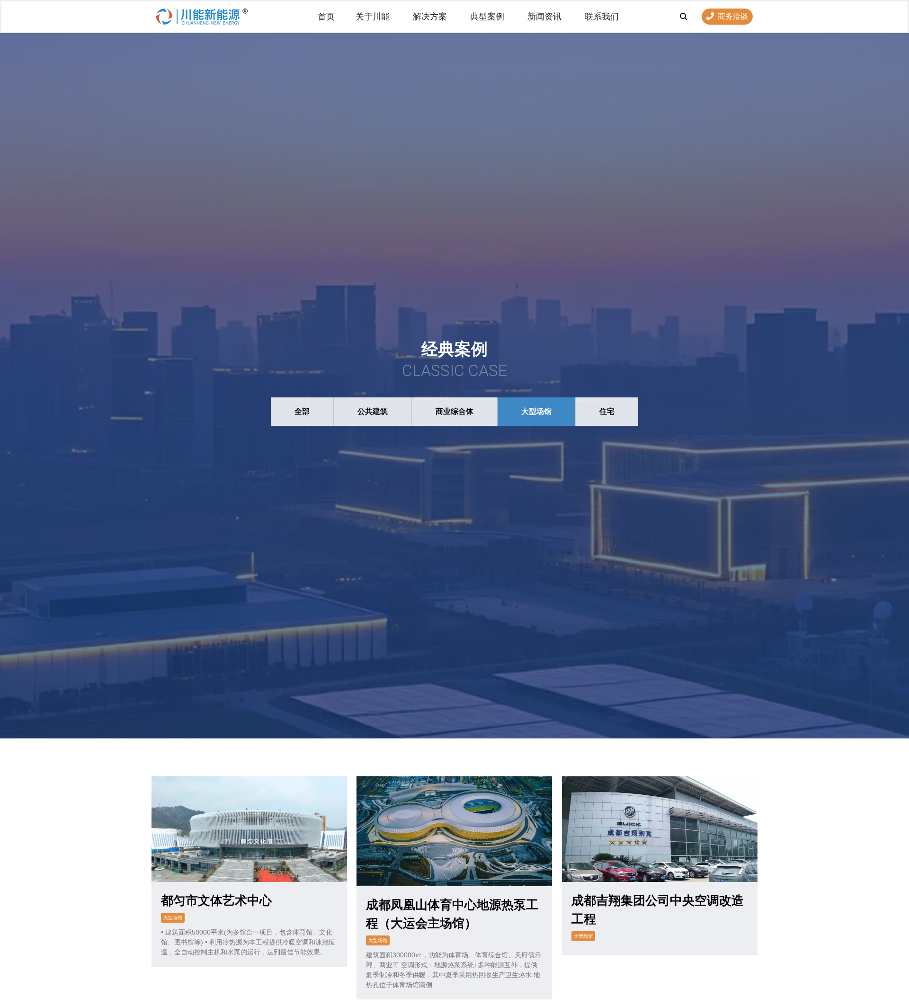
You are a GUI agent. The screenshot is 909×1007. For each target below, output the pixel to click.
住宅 (607, 411)
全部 (302, 411)
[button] (683, 16)
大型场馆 (536, 411)
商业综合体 (454, 411)
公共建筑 (372, 411)
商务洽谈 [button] (733, 16)
